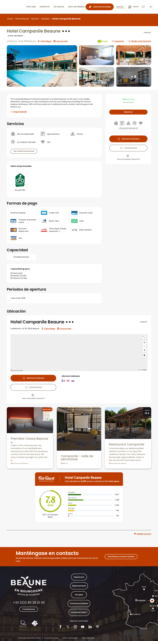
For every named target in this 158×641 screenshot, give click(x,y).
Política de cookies (88, 638)
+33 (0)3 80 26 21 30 (29, 602)
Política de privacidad (70, 638)
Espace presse (79, 586)
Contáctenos (28, 609)
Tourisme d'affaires (79, 603)
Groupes (79, 594)
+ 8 (133, 76)
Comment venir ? (79, 612)
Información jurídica (51, 638)
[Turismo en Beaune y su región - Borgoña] (12, 6)
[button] (151, 6)
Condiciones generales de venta (29, 638)
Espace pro (79, 577)
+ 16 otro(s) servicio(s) (128, 128)
